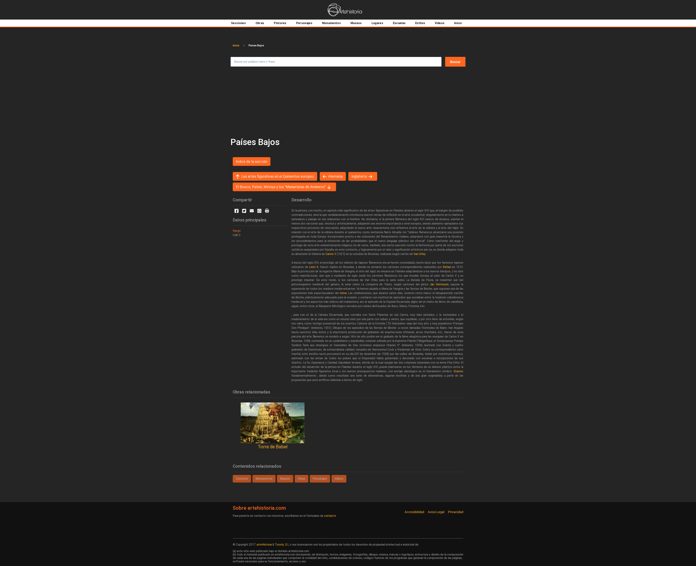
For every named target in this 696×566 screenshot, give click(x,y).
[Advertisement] (348, 101)
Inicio (236, 45)
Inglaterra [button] (359, 176)
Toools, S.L (282, 544)
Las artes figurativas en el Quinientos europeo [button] (277, 176)
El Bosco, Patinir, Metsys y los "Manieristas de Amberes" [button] (281, 187)
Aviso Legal (436, 512)
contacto (330, 515)
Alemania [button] (335, 176)
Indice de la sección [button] (251, 161)
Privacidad (455, 512)
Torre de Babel (272, 446)
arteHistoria (264, 544)
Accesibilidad (414, 512)
